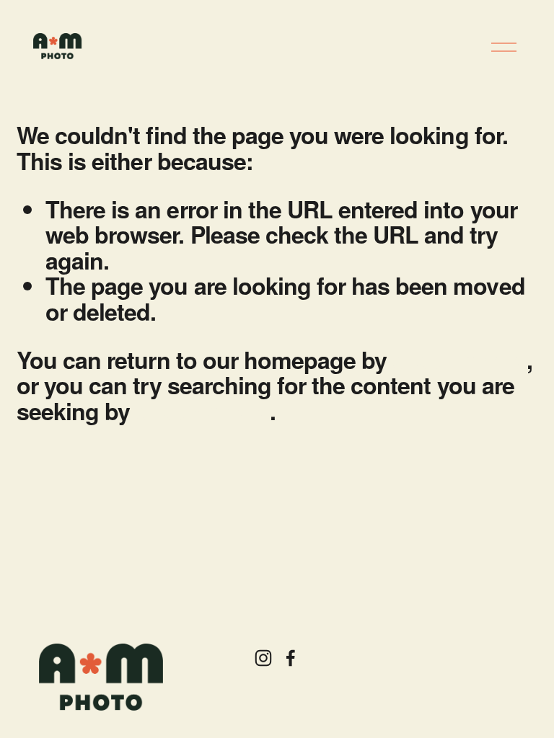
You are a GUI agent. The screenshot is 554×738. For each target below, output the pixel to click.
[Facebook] (290, 658)
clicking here (459, 359)
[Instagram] (263, 658)
